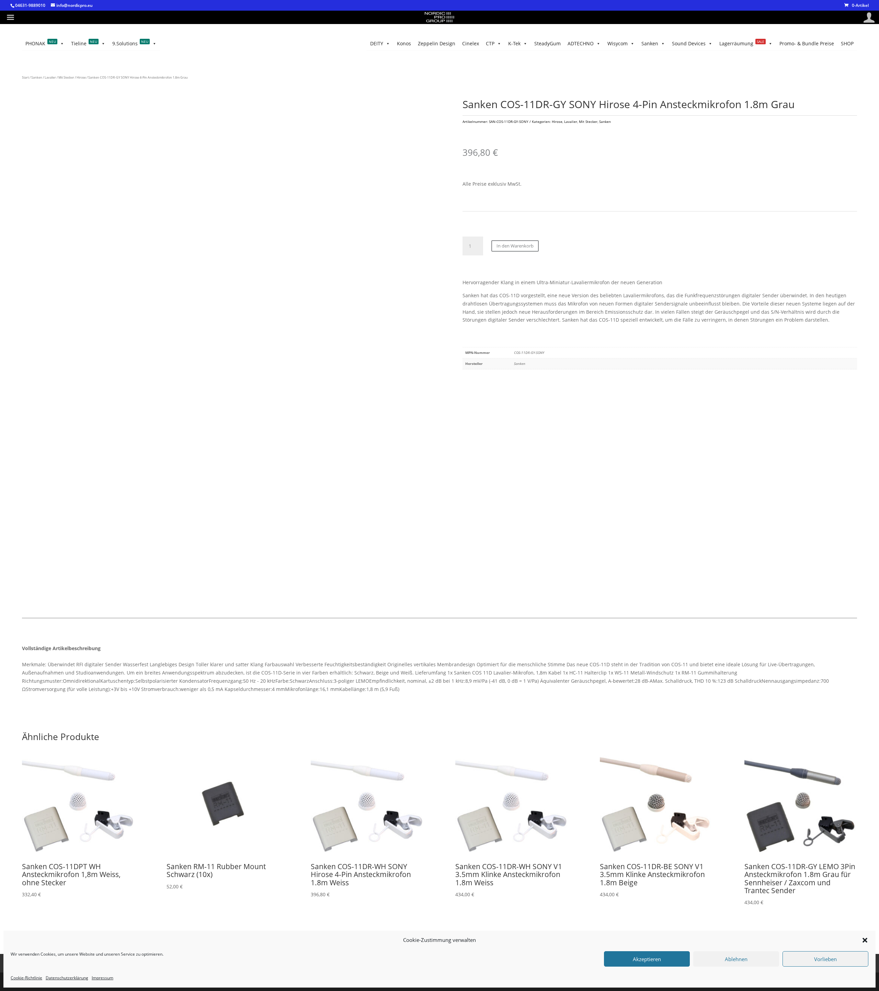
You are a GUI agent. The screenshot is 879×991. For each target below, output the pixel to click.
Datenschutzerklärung (67, 978)
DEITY (376, 43)
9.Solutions (130, 43)
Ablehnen (736, 959)
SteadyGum (547, 43)
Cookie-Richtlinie (26, 978)
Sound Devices (689, 43)
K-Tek (514, 43)
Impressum (102, 978)
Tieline (84, 43)
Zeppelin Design (436, 43)
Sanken (649, 43)
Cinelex (470, 43)
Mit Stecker (66, 77)
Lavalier (50, 77)
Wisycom (617, 43)
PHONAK (40, 43)
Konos (404, 43)
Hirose (81, 77)
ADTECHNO (581, 43)
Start (25, 77)
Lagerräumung (741, 43)
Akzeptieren (647, 959)
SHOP (847, 43)
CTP (490, 43)
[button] (864, 940)
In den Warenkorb (515, 246)
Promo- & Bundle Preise (806, 43)
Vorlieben (825, 959)
